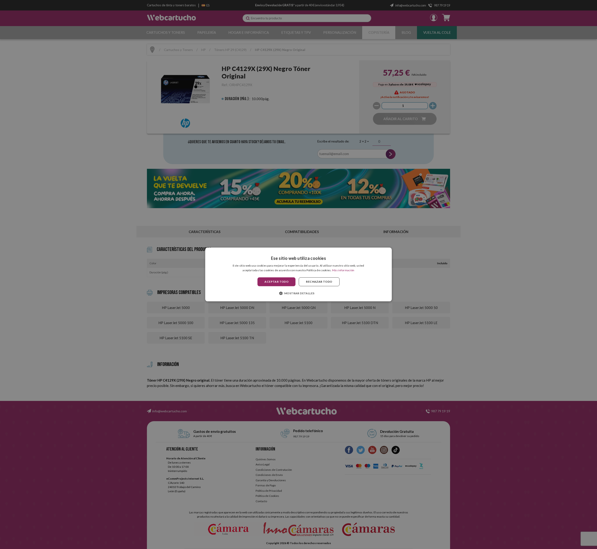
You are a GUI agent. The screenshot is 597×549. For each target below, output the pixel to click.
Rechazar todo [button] (319, 281)
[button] (299, 293)
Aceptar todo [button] (276, 281)
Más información (343, 270)
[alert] (298, 274)
